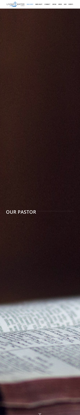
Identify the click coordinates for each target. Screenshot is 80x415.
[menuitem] (30, 4)
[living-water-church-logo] (15, 4)
